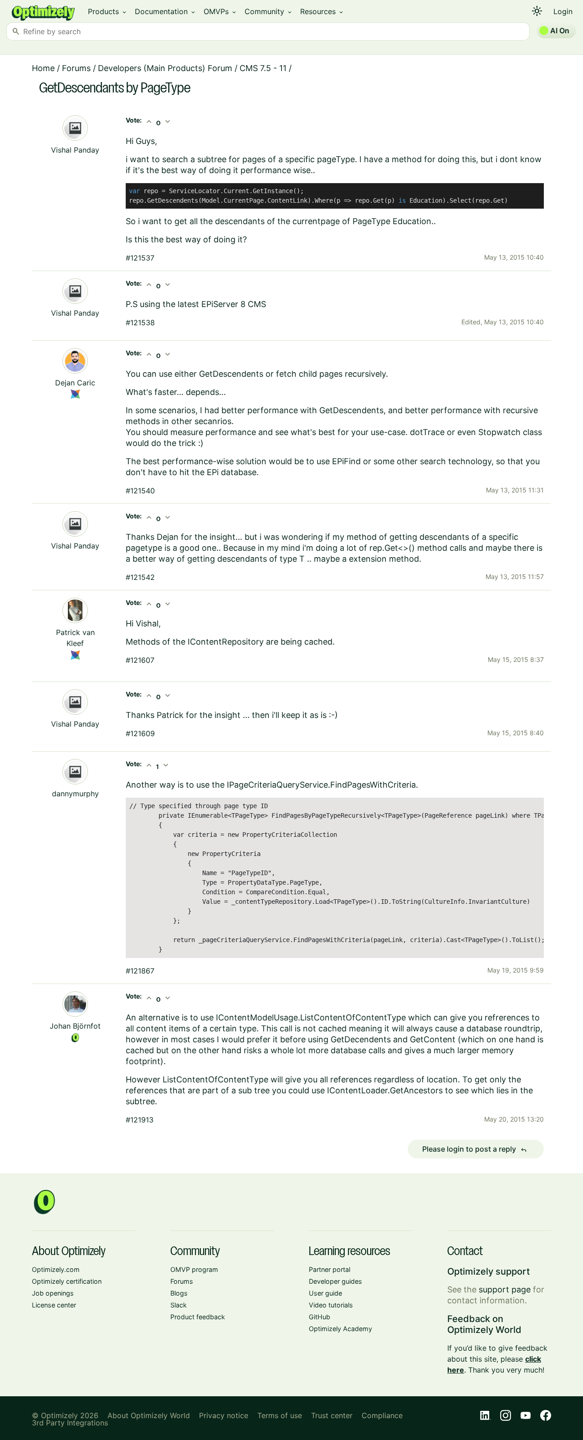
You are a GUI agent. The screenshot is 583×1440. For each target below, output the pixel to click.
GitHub (319, 1317)
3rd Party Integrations (70, 1422)
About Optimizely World (148, 1415)
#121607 (140, 660)
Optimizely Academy (340, 1328)
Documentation (165, 11)
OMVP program (194, 1269)
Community (269, 11)
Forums (76, 68)
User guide (325, 1293)
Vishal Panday (75, 149)
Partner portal (329, 1269)
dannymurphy (75, 793)
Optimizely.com (56, 1269)
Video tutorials (331, 1305)
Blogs (179, 1293)
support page (505, 1289)
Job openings (53, 1293)
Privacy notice (223, 1415)
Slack (178, 1305)
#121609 (140, 733)
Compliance (382, 1415)
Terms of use (279, 1415)
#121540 (140, 490)
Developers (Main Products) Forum (165, 68)
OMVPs (220, 11)
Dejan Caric (75, 382)
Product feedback (197, 1317)
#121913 (139, 1119)
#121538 (140, 322)
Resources (322, 11)
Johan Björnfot (75, 1025)
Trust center (332, 1415)
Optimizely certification (67, 1281)
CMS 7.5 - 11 (263, 68)
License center (54, 1305)
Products (108, 11)
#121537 (140, 257)
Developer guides (335, 1281)
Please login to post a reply (474, 1149)
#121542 (140, 577)
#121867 (140, 970)
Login (563, 11)
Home (43, 68)
